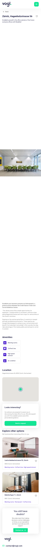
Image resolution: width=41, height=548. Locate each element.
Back (6, 11)
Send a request (20, 423)
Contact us (19, 530)
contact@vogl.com (14, 546)
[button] (36, 4)
